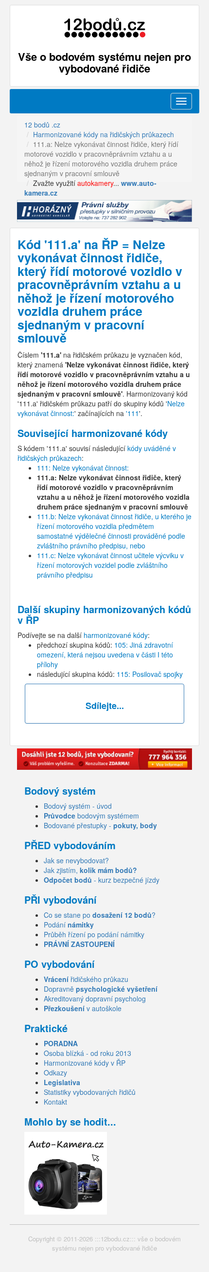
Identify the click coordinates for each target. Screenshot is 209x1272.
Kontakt (55, 1102)
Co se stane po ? (100, 915)
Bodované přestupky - (100, 825)
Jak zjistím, (90, 870)
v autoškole (83, 1008)
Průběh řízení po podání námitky (94, 934)
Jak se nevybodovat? (76, 860)
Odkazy (55, 1072)
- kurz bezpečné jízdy (101, 880)
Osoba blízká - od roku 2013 (87, 1053)
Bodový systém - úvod (78, 806)
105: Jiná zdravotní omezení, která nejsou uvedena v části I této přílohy (105, 654)
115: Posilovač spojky (150, 674)
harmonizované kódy (116, 635)
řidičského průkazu (86, 979)
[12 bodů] (104, 28)
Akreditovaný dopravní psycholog (95, 998)
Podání (69, 924)
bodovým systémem (91, 815)
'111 (132, 413)
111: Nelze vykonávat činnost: (83, 467)
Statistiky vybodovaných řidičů (90, 1092)
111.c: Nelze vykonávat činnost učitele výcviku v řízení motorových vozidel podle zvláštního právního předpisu (110, 565)
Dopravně (100, 989)
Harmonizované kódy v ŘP (84, 1063)
